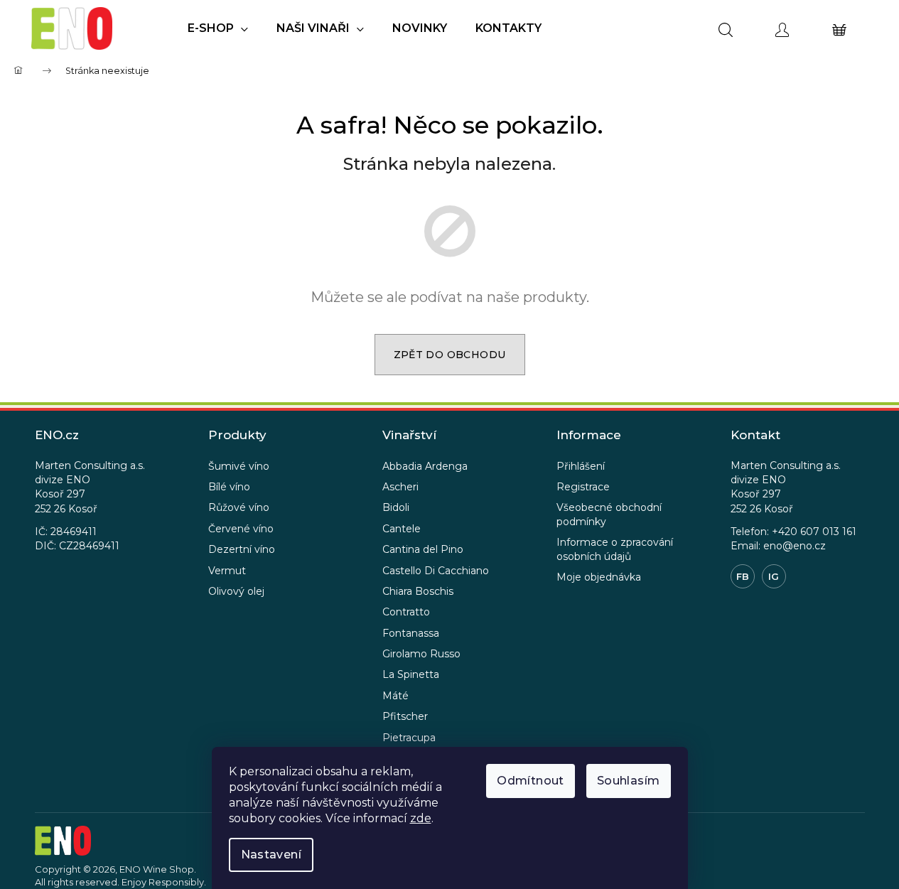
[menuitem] (217, 28)
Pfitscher (405, 716)
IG (773, 576)
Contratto (406, 611)
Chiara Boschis (417, 591)
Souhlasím (628, 780)
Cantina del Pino (422, 549)
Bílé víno (229, 486)
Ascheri (400, 486)
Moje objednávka (598, 577)
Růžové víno (238, 507)
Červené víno (241, 528)
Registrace (583, 486)
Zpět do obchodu (450, 354)
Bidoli (395, 507)
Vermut (227, 570)
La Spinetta (410, 674)
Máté (395, 695)
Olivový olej (236, 591)
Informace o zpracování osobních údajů (614, 549)
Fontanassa (410, 633)
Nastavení (271, 854)
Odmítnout (530, 780)
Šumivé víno (238, 466)
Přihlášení (580, 466)
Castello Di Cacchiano (435, 570)
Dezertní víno (241, 549)
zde (420, 818)
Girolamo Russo (421, 653)
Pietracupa (409, 737)
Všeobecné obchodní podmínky (609, 514)
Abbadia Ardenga (425, 466)
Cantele (401, 528)
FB (742, 576)
